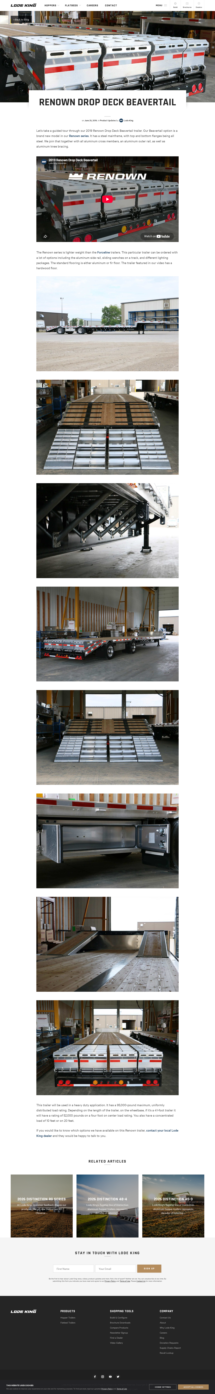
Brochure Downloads (120, 1322)
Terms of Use (122, 1388)
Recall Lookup (166, 1352)
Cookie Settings (163, 1387)
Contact (111, 5)
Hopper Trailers (67, 1317)
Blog (162, 1337)
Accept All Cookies (193, 1387)
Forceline (103, 252)
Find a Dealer (116, 1337)
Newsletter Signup (119, 1332)
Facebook (94, 1376)
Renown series (79, 136)
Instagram (102, 1376)
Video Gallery (116, 1342)
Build (175, 7)
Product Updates (108, 120)
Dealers (199, 7)
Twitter (118, 1376)
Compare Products (119, 1327)
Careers (92, 5)
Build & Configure (118, 1317)
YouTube (110, 1376)
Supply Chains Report (170, 1347)
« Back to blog (21, 19)
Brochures (187, 7)
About (163, 1322)
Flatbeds (71, 5)
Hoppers (50, 5)
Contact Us (140, 1281)
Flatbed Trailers (67, 1322)
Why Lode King (167, 1327)
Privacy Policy (107, 1388)
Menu (159, 5)
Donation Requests (169, 1342)
